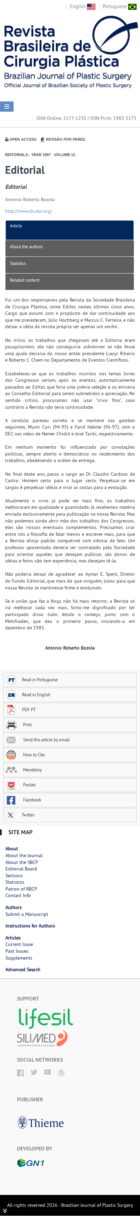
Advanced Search (22, 969)
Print (27, 724)
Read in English (36, 694)
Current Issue (19, 944)
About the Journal (23, 855)
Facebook (31, 799)
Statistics (18, 263)
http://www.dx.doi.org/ (28, 211)
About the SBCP (21, 862)
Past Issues (16, 951)
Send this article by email (46, 739)
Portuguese (115, 6)
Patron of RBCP (21, 889)
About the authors (26, 246)
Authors (13, 907)
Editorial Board (21, 869)
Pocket (29, 784)
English (78, 6)
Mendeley (32, 769)
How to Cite (33, 754)
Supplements (18, 958)
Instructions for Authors (30, 926)
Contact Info (18, 895)
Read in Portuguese (40, 679)
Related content (24, 280)
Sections (14, 875)
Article (16, 225)
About (11, 848)
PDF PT (29, 709)
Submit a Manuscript (26, 914)
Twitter (27, 814)
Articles (13, 938)
